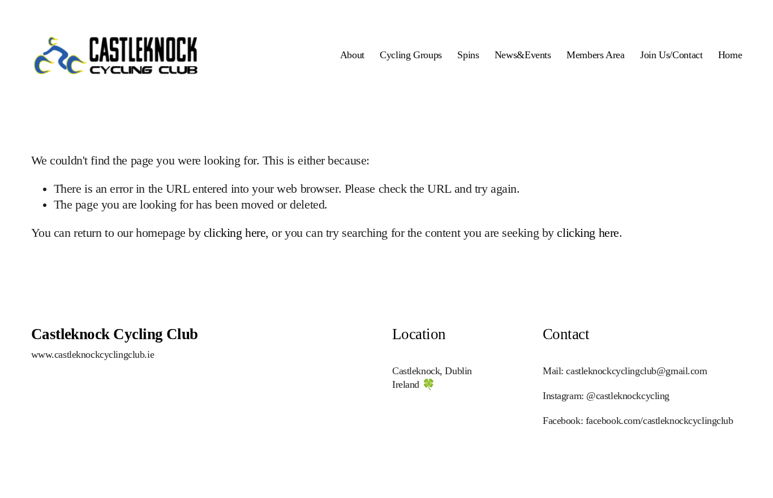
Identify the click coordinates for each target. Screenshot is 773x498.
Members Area (595, 54)
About (352, 54)
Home (730, 54)
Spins (468, 54)
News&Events (523, 54)
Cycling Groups (411, 54)
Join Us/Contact (671, 54)
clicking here (234, 233)
